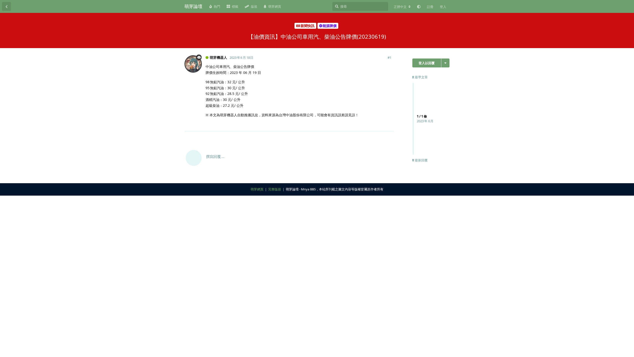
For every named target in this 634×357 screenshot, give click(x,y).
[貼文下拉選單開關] (389, 124)
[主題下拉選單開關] (445, 63)
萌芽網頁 (257, 189)
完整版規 (274, 189)
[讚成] (368, 125)
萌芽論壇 (193, 6)
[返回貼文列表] (6, 6)
